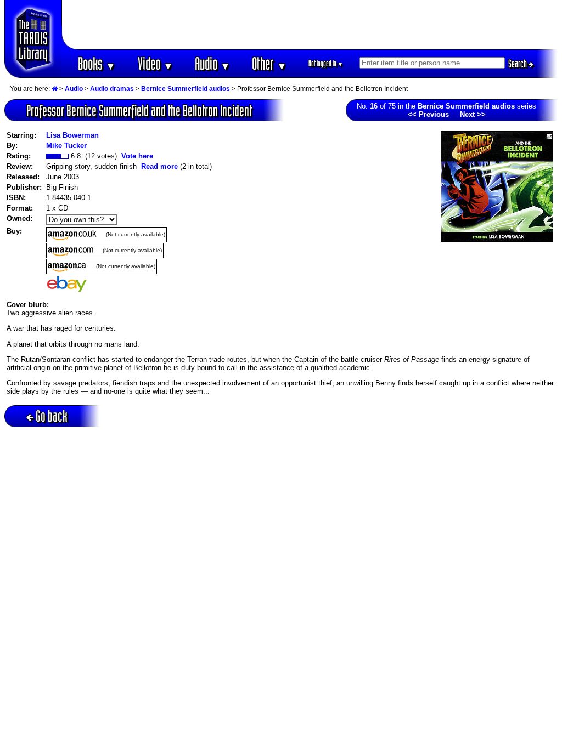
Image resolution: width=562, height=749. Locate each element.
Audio (213, 63)
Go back (52, 415)
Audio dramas (112, 89)
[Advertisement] (310, 24)
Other (269, 63)
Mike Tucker (66, 145)
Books (97, 63)
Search (518, 64)
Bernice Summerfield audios (185, 89)
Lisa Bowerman (72, 135)
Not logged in (325, 63)
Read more (159, 166)
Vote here (137, 156)
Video (155, 63)
